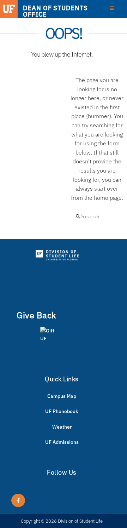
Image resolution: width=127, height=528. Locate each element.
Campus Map (61, 396)
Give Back (36, 315)
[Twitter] (18, 500)
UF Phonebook (61, 411)
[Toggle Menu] (112, 8)
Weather (62, 427)
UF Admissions (62, 442)
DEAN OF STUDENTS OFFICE (55, 11)
